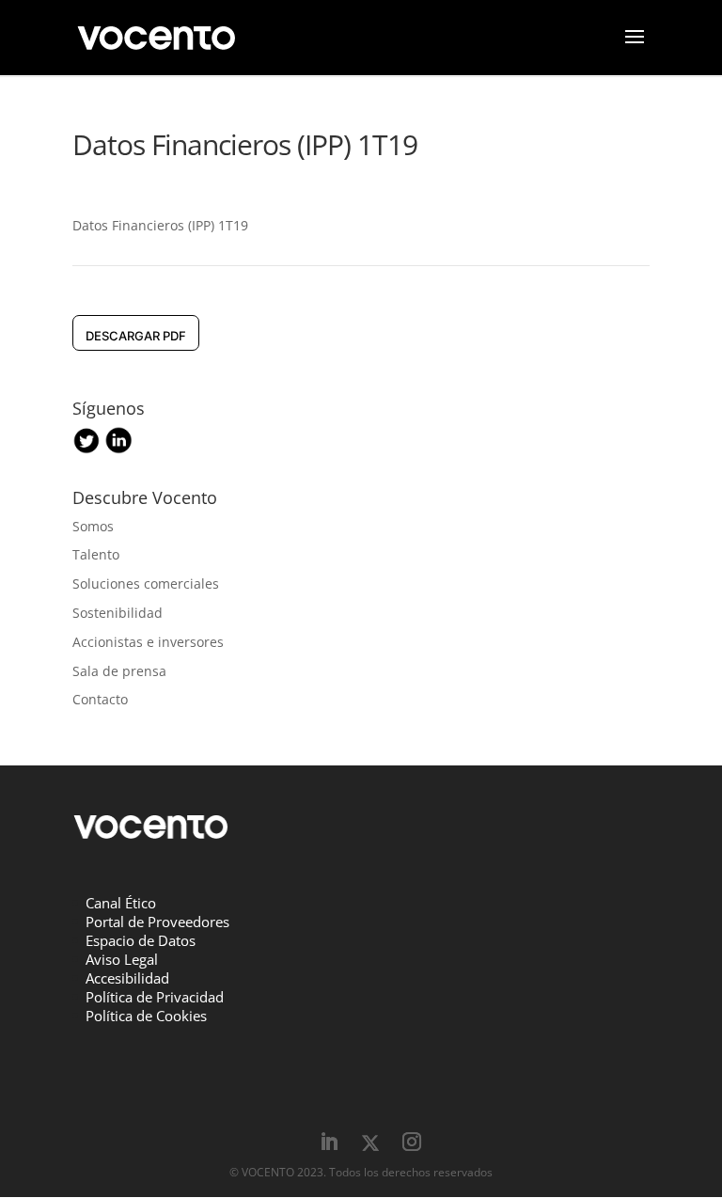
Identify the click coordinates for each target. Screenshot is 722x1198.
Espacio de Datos (141, 940)
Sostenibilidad (117, 613)
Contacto (100, 699)
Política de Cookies (146, 1015)
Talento (95, 554)
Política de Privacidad (155, 996)
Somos (93, 526)
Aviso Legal (122, 959)
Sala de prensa (119, 671)
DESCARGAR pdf (136, 335)
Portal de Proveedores (157, 921)
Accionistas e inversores (148, 642)
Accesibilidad (127, 978)
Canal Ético (121, 902)
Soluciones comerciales (145, 583)
